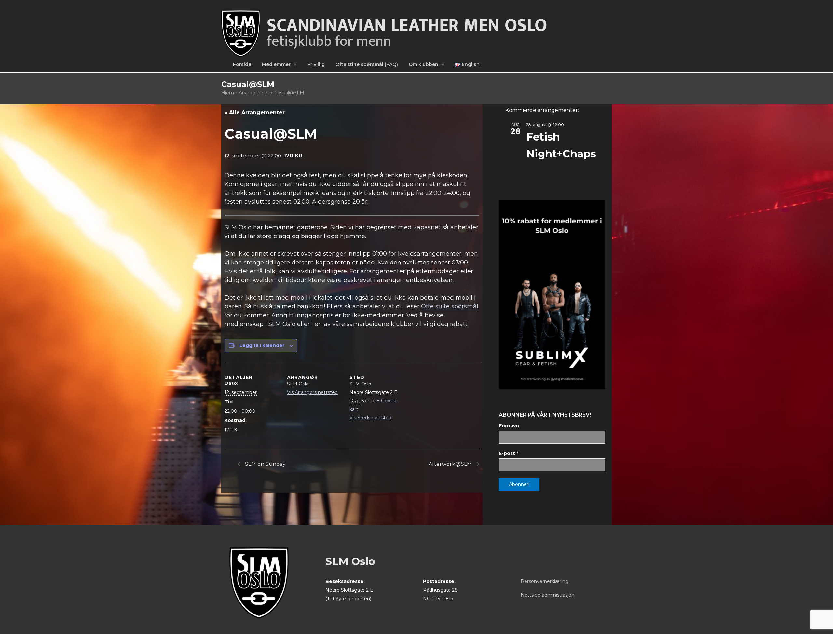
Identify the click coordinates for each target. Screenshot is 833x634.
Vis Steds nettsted (370, 418)
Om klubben (423, 64)
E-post (508, 453)
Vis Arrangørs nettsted (312, 392)
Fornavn (509, 426)
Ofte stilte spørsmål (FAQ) (366, 64)
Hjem (227, 93)
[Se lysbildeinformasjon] (552, 294)
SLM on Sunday (265, 464)
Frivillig (316, 64)
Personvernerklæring (544, 581)
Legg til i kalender (261, 345)
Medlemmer (276, 64)
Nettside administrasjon (547, 595)
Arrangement (254, 93)
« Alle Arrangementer (255, 112)
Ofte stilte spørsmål (449, 306)
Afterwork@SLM (451, 464)
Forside (242, 64)
